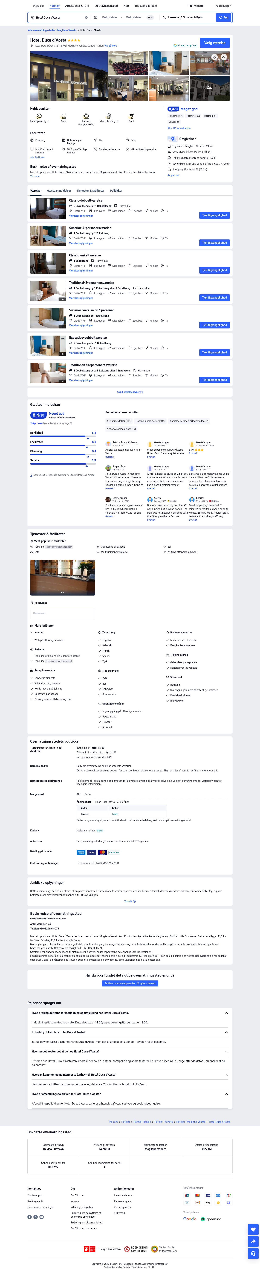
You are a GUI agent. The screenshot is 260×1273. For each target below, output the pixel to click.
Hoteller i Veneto (163, 1121)
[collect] (253, 1229)
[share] (253, 1241)
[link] (195, 6)
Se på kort (173, 175)
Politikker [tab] (116, 190)
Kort (126, 5)
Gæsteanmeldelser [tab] (59, 190)
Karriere (75, 1201)
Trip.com (113, 1121)
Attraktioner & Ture (77, 5)
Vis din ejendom (123, 1207)
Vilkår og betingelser (82, 1207)
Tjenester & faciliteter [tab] (90, 190)
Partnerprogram (122, 1201)
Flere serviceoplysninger (40, 1207)
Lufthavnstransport (106, 5)
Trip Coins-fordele (146, 5)
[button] (210, 6)
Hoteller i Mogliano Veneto (191, 1121)
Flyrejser (38, 5)
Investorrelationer (123, 1195)
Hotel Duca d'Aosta (48, 40)
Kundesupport (35, 1195)
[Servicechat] (253, 1253)
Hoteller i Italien (142, 1121)
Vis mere (35, 176)
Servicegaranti (35, 1201)
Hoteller (55, 5)
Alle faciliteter (37, 157)
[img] (69, 76)
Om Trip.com (77, 1195)
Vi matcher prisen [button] (187, 45)
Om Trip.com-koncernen (84, 1228)
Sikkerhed (119, 1213)
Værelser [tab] (36, 190)
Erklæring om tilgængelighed (86, 1222)
